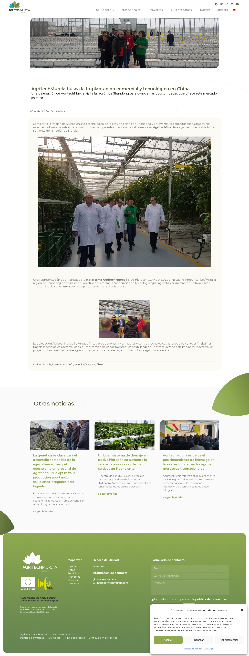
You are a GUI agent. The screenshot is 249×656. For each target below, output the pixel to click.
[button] (242, 610)
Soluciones (103, 10)
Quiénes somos (181, 10)
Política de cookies (193, 648)
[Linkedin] (232, 4)
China (100, 364)
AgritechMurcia (42, 364)
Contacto (221, 10)
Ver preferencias (229, 639)
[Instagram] (227, 4)
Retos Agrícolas (129, 10)
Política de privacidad (32, 637)
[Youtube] (237, 4)
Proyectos (156, 10)
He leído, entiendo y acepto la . (191, 599)
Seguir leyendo (43, 511)
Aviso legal (208, 648)
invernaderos (60, 364)
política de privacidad (211, 599)
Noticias (205, 10)
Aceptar (168, 639)
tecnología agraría (84, 364)
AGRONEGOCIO (56, 110)
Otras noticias (54, 403)
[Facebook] (216, 4)
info (71, 364)
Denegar (199, 639)
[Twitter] (221, 4)
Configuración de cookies (103, 637)
